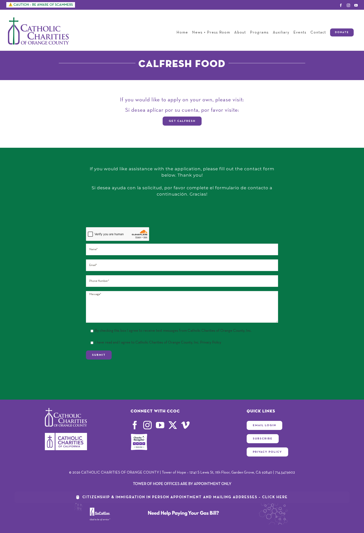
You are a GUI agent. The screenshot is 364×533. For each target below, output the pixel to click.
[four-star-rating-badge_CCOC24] (139, 435)
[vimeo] (185, 425)
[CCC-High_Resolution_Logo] (66, 435)
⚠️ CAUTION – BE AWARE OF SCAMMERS (40, 5)
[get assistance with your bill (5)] (182, 505)
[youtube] (160, 425)
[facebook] (135, 425)
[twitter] (173, 425)
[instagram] (147, 425)
